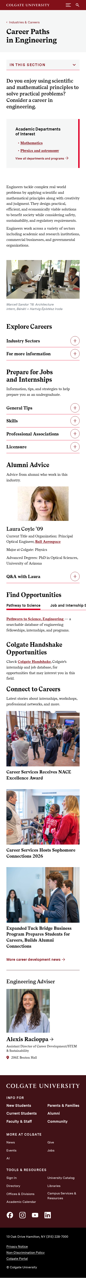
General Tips (19, 407)
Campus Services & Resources (61, 1195)
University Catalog (61, 1178)
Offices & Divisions (20, 1194)
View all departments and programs (39, 158)
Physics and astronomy (39, 150)
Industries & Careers (24, 22)
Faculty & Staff (19, 1121)
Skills (12, 420)
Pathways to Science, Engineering (35, 619)
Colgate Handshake (34, 661)
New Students (18, 1105)
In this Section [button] (28, 65)
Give (50, 1142)
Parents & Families (63, 1105)
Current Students (21, 1113)
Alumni (53, 1113)
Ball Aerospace (48, 541)
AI (8, 1158)
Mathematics (31, 143)
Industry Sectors (23, 340)
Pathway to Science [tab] (23, 605)
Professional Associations (32, 433)
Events (11, 1150)
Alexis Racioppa (27, 1039)
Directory (13, 1186)
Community (57, 1121)
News (10, 1142)
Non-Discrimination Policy (25, 1252)
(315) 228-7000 (57, 1237)
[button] (68, 5)
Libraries (53, 1186)
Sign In (11, 1178)
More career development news (33, 959)
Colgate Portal (17, 1258)
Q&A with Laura (23, 576)
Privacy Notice (17, 1246)
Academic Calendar (21, 1202)
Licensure (16, 446)
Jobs (50, 1150)
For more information (28, 353)
